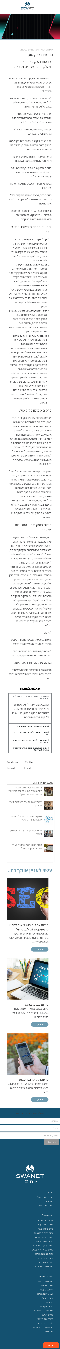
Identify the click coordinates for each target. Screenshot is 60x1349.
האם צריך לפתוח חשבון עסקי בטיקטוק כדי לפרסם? (30, 741)
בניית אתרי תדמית (45, 1262)
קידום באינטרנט (46, 1302)
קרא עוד (39, 949)
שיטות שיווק (48, 1331)
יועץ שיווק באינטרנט (45, 1293)
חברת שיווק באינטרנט (44, 1266)
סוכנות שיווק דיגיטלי (45, 1197)
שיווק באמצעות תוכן (45, 1258)
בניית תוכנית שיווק (45, 1323)
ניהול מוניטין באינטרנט (44, 1253)
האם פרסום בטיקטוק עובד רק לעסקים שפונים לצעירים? (31, 749)
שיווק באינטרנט (47, 1285)
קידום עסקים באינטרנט (43, 1306)
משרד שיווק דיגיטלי (45, 1318)
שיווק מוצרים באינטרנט (43, 1310)
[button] (30, 697)
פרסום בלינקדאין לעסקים (42, 1249)
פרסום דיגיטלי (47, 1314)
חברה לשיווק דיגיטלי (45, 1281)
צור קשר (51, 1345)
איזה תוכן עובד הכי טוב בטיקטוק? (32, 726)
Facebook (13, 762)
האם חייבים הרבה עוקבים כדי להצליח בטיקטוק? (31, 697)
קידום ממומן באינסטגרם (43, 1241)
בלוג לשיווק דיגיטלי (45, 1205)
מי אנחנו (49, 1201)
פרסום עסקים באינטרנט (43, 1245)
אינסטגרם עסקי (46, 1289)
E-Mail (28, 768)
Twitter (29, 762)
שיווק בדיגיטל (47, 1297)
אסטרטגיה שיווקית (45, 1220)
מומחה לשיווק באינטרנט (43, 1327)
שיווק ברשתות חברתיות (43, 1232)
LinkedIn (12, 768)
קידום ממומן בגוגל (45, 1228)
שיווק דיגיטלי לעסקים (44, 1224)
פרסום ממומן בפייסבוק (43, 1237)
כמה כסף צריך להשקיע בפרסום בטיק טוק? (31, 733)
